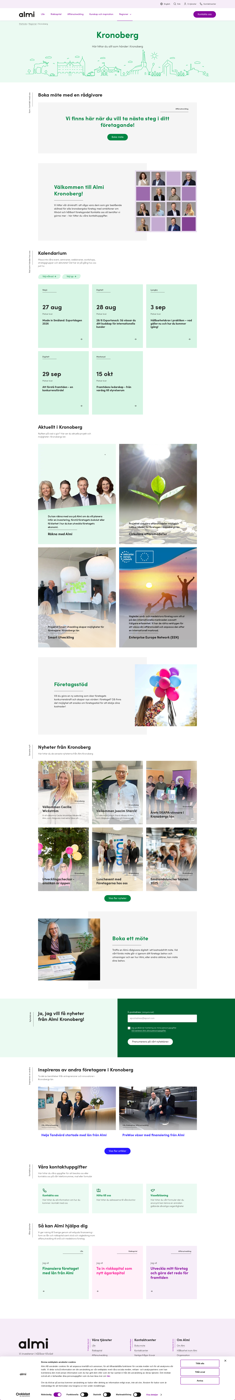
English (167, 4)
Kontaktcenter (209, 4)
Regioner (33, 24)
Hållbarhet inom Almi (187, 1350)
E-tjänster (192, 4)
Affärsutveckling (99, 1355)
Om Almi (181, 1345)
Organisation (183, 1355)
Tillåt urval (200, 1372)
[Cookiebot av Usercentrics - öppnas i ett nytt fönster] (23, 1395)
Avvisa (200, 1380)
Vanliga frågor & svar (144, 1355)
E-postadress (141, 1012)
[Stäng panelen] (225, 1361)
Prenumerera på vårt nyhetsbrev (150, 1041)
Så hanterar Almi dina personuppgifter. (149, 1031)
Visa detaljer (152, 1394)
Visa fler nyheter (117, 898)
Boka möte (117, 137)
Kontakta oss (205, 14)
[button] (125, 14)
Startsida (23, 24)
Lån (94, 1345)
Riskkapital (97, 1350)
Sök (178, 4)
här (108, 1376)
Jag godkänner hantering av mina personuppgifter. (154, 1029)
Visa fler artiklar (117, 1151)
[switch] (84, 1394)
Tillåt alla (200, 1363)
